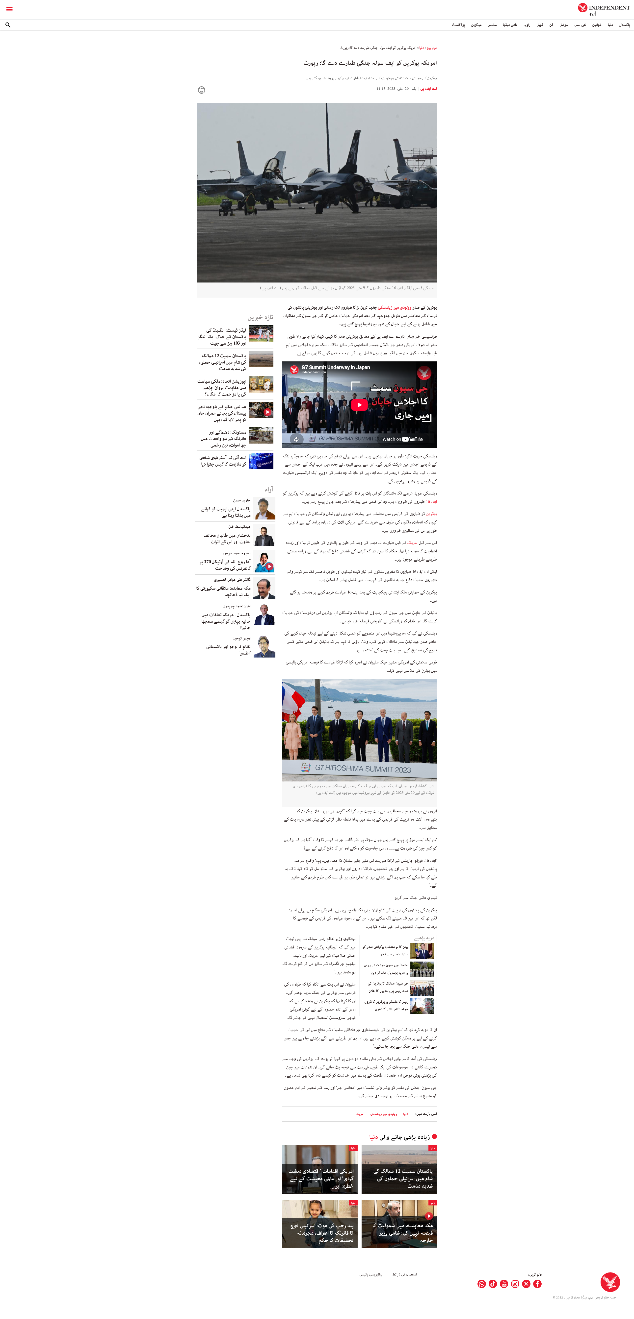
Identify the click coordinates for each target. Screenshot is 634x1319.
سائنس (492, 25)
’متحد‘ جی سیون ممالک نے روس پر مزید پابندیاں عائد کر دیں (386, 969)
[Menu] (9, 9)
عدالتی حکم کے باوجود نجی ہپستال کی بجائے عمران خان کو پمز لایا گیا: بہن (221, 413)
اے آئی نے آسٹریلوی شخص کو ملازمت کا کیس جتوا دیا (222, 461)
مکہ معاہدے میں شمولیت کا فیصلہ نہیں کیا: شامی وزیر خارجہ (402, 1233)
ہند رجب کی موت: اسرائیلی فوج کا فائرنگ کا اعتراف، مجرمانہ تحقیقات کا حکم (322, 1233)
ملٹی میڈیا (510, 25)
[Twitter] (526, 1284)
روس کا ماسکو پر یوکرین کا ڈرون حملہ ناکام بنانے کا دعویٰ (386, 1005)
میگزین (476, 25)
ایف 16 (431, 501)
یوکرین (431, 514)
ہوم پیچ (432, 47)
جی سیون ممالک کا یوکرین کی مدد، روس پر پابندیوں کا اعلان (388, 987)
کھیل (539, 25)
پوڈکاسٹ (458, 25)
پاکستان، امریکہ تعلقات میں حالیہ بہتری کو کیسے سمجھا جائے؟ (226, 621)
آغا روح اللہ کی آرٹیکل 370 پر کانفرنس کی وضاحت (225, 565)
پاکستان (624, 25)
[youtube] (504, 1284)
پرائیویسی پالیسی (370, 1274)
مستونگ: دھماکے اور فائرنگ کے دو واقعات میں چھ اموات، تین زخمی (223, 439)
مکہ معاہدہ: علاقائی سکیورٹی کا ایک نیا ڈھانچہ (223, 591)
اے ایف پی (428, 89)
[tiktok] (493, 1284)
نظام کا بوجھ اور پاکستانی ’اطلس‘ (228, 650)
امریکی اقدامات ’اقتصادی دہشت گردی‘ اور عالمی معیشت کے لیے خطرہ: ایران (321, 1179)
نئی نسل (580, 25)
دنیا (610, 25)
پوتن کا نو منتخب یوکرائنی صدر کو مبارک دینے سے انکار (385, 950)
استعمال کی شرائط (404, 1274)
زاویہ (527, 25)
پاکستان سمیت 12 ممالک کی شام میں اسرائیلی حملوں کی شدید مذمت (403, 1179)
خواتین (597, 25)
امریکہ (412, 543)
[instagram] (515, 1284)
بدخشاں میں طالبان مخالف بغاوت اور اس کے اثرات (227, 538)
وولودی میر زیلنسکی (394, 307)
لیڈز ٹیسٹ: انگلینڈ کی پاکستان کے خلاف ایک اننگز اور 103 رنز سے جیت (222, 337)
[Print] (201, 90)
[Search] (8, 25)
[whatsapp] (481, 1284)
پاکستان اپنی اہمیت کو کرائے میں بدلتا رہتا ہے (226, 512)
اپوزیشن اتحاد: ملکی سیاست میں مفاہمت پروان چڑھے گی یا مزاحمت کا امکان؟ (221, 388)
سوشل (563, 25)
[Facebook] (537, 1284)
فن (551, 25)
